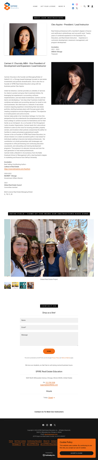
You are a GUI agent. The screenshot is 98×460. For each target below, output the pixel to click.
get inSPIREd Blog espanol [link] (49, 444)
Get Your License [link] (48, 6)
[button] (62, 6)
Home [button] (11, 441)
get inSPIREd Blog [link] (33, 444)
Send (49, 351)
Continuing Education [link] (34, 441)
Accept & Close (76, 453)
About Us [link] (46, 441)
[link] (11, 6)
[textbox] (49, 320)
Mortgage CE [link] (16, 444)
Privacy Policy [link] (55, 358)
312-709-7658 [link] (50, 382)
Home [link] (35, 6)
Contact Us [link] (54, 441)
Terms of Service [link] (66, 358)
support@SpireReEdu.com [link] (49, 385)
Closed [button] (50, 397)
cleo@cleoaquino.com (51, 434)
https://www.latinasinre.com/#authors (17, 169)
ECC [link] (23, 444)
